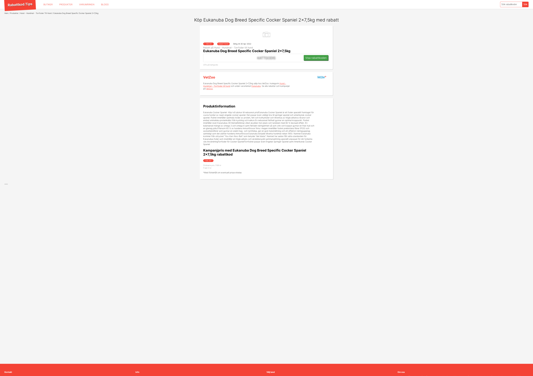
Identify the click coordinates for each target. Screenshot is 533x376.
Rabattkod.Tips (20, 4)
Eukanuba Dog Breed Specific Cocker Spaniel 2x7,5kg (246, 51)
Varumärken (86, 4)
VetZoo (209, 77)
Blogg (105, 4)
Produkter (65, 4)
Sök (525, 4)
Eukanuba (256, 86)
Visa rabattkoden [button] (316, 57)
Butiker (48, 4)
